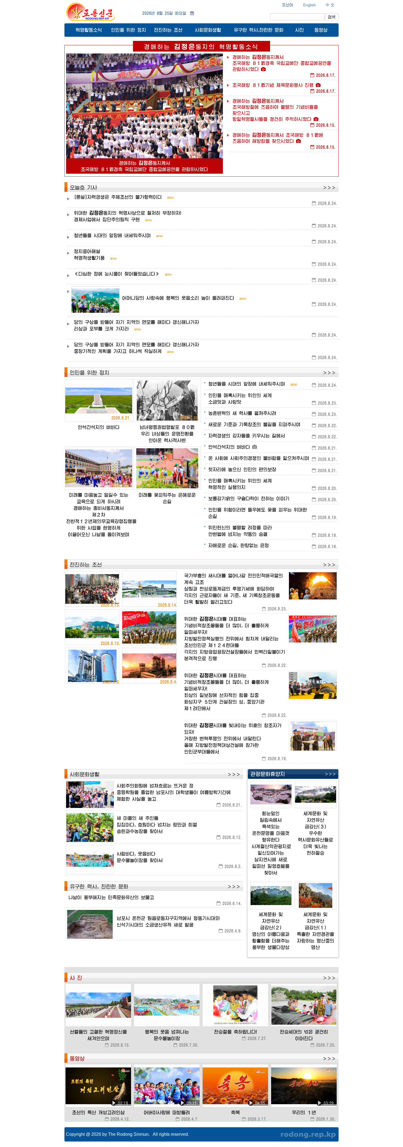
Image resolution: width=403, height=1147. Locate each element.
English (309, 5)
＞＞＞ (329, 187)
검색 (332, 17)
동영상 (321, 29)
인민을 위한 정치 (128, 29)
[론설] (118, 197)
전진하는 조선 (168, 29)
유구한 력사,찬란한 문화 (258, 29)
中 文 (330, 5)
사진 (299, 29)
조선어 (287, 5)
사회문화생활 (208, 29)
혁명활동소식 (89, 29)
